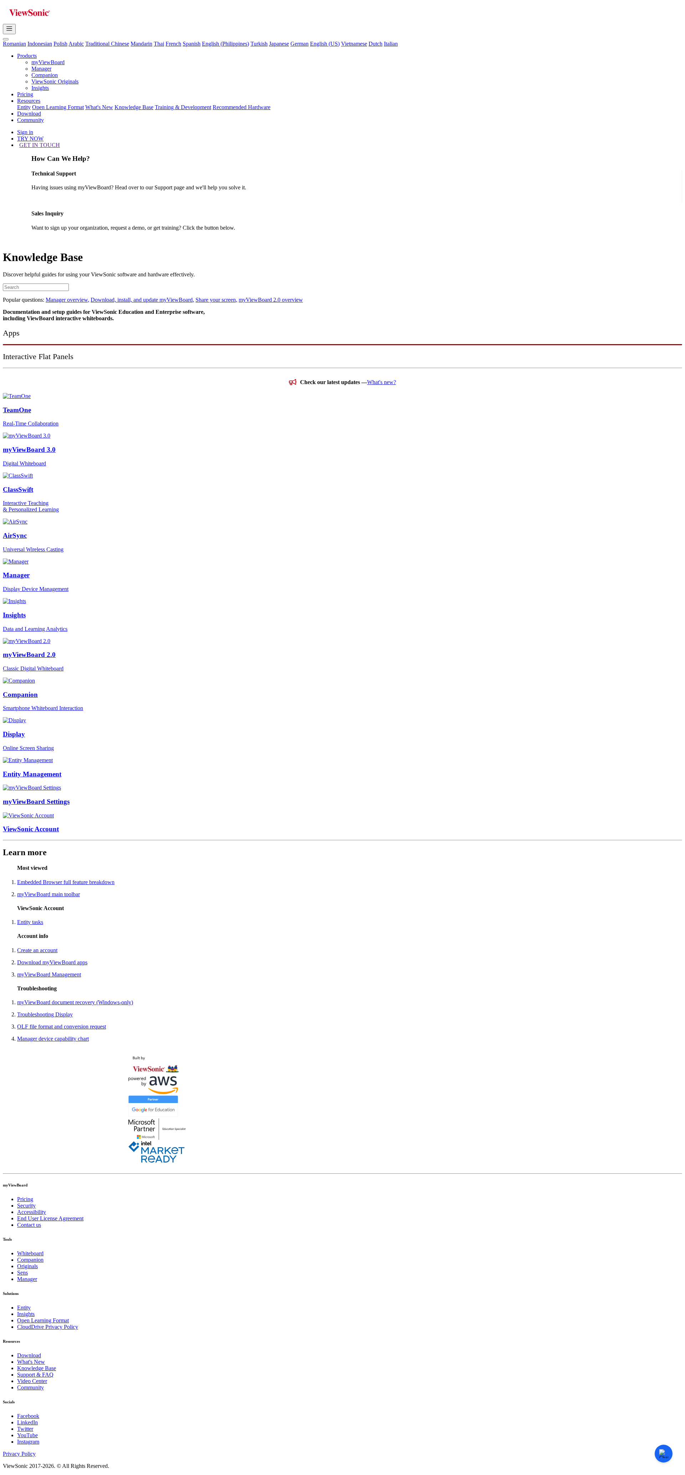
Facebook (28, 1416)
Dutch (375, 44)
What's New (99, 107)
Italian (391, 44)
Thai (159, 44)
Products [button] (27, 56)
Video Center (32, 1381)
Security (26, 1206)
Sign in (25, 132)
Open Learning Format (58, 107)
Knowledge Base (134, 107)
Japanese (279, 44)
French (173, 44)
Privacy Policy (19, 1454)
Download (29, 114)
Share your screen (216, 300)
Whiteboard (30, 1253)
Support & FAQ (35, 1375)
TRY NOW (30, 139)
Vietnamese (354, 44)
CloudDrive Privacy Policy (47, 1327)
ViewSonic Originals (54, 81)
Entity (24, 107)
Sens (22, 1273)
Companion (44, 75)
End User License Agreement (50, 1218)
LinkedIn (27, 1422)
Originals (27, 1266)
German (299, 44)
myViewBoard (48, 62)
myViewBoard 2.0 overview (271, 300)
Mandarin (141, 44)
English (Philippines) (225, 44)
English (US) (325, 44)
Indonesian (39, 44)
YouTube (27, 1435)
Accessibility (31, 1212)
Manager (41, 69)
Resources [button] (28, 101)
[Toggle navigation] (9, 29)
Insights (40, 88)
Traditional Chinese (107, 44)
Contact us (29, 1225)
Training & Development (183, 107)
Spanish (192, 44)
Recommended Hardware (241, 107)
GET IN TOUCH (39, 145)
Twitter (25, 1429)
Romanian (14, 44)
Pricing (25, 94)
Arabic (76, 44)
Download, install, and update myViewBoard (142, 300)
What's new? (381, 382)
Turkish (259, 44)
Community (30, 120)
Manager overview (67, 300)
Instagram (28, 1442)
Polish (60, 44)
